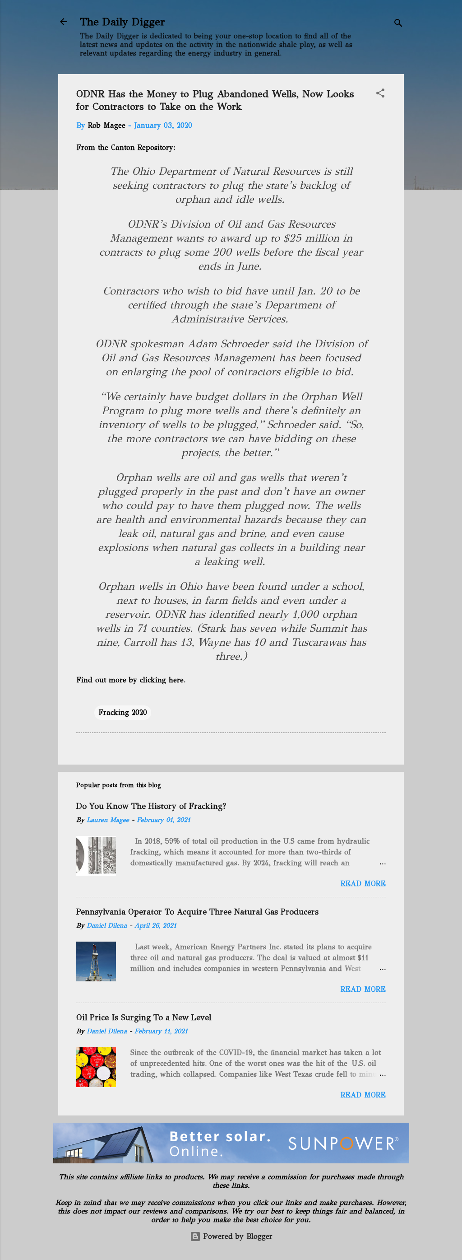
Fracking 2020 (122, 712)
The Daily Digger (122, 21)
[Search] (398, 24)
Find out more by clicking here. (131, 680)
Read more (363, 883)
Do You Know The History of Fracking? (151, 806)
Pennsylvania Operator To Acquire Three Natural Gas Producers (197, 912)
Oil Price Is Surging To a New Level (143, 1017)
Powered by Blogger (237, 1236)
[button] (380, 95)
